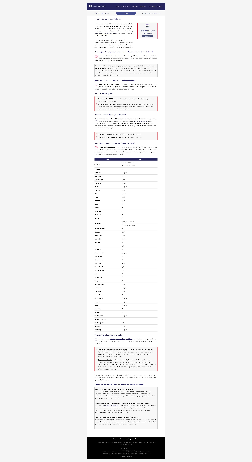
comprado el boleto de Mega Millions (105, 33)
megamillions (97, 6)
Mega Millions (124, 448)
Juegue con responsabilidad (126, 456)
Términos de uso (121, 450)
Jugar (126, 13)
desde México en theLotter (112, 405)
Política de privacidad (130, 450)
